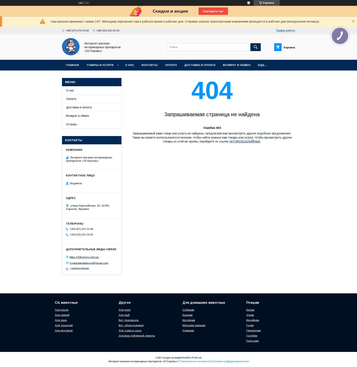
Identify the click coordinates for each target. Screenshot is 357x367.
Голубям (251, 335)
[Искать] (255, 47)
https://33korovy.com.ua (84, 257)
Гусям (250, 325)
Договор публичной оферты (137, 335)
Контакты (150, 65)
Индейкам (252, 320)
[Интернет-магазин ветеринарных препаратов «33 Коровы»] (71, 54)
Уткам (250, 315)
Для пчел (125, 309)
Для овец (61, 320)
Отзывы (71, 124)
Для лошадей (64, 325)
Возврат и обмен (236, 65)
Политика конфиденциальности (230, 361)
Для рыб (124, 315)
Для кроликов (64, 330)
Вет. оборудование (131, 325)
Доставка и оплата (199, 65)
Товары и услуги (99, 65)
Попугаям (252, 340)
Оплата (171, 65)
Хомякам (188, 330)
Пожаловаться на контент (194, 361)
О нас (129, 65)
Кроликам (188, 320)
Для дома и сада (130, 330)
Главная (72, 65)
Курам (250, 309)
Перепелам (253, 330)
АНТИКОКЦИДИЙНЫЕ (245, 141)
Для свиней (62, 315)
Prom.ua (196, 357)
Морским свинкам (193, 325)
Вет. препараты (129, 320)
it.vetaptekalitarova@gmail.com (89, 262)
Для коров (61, 309)
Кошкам (187, 315)
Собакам (188, 309)
